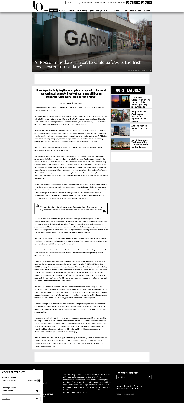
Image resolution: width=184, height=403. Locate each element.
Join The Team (108, 3)
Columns (124, 10)
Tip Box (122, 3)
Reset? (29, 399)
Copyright (119, 386)
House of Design (129, 394)
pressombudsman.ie (78, 392)
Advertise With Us (99, 3)
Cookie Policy (120, 388)
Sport (91, 10)
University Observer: (19, 380)
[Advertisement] (92, 79)
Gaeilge (99, 10)
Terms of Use (128, 386)
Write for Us (116, 3)
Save (36, 399)
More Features (128, 90)
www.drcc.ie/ (46, 340)
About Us (83, 3)
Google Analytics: (19, 391)
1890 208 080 (104, 390)
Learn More (6, 399)
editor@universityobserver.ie (43, 394)
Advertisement (136, 10)
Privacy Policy (138, 386)
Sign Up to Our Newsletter (127, 372)
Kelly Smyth (67, 103)
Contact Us (90, 3)
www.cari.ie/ (95, 340)
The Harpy (115, 10)
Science (71, 10)
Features (53, 10)
